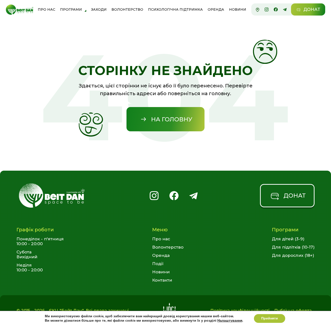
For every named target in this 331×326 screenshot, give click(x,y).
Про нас (46, 9)
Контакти (162, 280)
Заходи (99, 9)
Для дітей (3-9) (288, 238)
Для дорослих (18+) (293, 255)
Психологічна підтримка (175, 9)
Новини (237, 9)
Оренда (216, 9)
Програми (71, 9)
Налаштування (229, 320)
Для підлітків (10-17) (293, 247)
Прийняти (269, 318)
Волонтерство (127, 9)
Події (158, 263)
